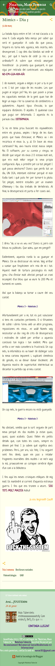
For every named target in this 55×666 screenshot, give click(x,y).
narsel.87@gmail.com (45, 650)
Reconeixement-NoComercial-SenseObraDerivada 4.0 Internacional (27, 646)
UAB (22, 575)
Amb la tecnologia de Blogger (29, 656)
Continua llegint (38, 626)
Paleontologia (10, 575)
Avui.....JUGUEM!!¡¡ (16, 602)
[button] (51, 20)
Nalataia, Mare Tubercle (27, 5)
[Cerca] (51, 5)
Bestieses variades (24, 570)
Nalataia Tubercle (23, 642)
